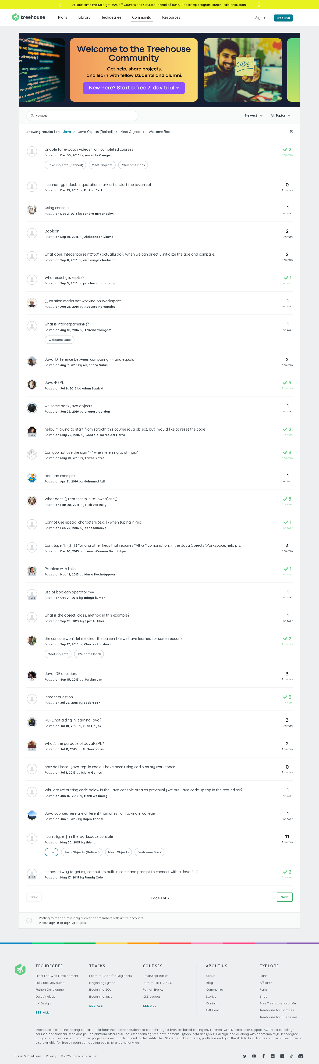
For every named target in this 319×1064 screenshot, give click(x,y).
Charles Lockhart (97, 644)
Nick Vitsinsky (95, 505)
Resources (171, 17)
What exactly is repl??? (64, 277)
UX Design (43, 1003)
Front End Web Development (56, 976)
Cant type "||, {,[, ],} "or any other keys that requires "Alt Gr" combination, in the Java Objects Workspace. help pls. (143, 545)
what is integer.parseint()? (67, 324)
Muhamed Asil (94, 481)
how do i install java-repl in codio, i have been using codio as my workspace (110, 766)
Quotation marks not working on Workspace (83, 301)
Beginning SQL (100, 989)
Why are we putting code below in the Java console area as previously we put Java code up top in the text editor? (144, 790)
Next (285, 897)
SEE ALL (42, 1012)
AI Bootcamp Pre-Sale (88, 5)
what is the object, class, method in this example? (87, 615)
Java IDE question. (61, 673)
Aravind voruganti (98, 330)
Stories (211, 996)
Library (84, 17)
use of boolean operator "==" (70, 592)
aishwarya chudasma (100, 260)
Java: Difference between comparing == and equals (89, 359)
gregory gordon (97, 411)
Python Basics (153, 989)
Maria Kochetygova (99, 574)
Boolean (52, 231)
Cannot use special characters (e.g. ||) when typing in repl (93, 522)
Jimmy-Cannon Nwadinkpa (105, 551)
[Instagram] (282, 1056)
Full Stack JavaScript (50, 983)
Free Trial (283, 18)
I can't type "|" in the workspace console (79, 836)
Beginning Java (100, 996)
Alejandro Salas (95, 365)
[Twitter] (244, 1056)
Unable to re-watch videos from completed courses (89, 149)
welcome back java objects (68, 405)
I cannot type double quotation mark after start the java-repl (98, 184)
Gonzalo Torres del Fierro (105, 435)
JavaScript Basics (155, 976)
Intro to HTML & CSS (157, 983)
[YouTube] (254, 1056)
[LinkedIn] (272, 1056)
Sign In (260, 17)
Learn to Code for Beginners (110, 976)
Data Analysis (45, 996)
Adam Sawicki (92, 388)
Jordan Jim (93, 679)
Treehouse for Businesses (278, 1017)
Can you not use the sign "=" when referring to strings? (91, 452)
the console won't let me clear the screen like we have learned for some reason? (113, 638)
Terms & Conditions (28, 1056)
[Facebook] (263, 1056)
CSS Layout (151, 996)
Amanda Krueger (98, 155)
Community (141, 17)
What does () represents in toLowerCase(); (81, 498)
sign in (54, 923)
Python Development (51, 989)
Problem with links (60, 568)
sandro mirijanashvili (99, 213)
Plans (62, 17)
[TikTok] (291, 1056)
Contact (211, 1003)
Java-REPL (54, 382)
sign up (69, 923)
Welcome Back (160, 132)
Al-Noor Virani (93, 749)
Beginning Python (102, 983)
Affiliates (266, 983)
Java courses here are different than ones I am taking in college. (100, 813)
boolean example (60, 475)
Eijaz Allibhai (94, 621)
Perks (263, 989)
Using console (57, 207)
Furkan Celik (93, 190)
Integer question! (59, 697)
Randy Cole (94, 877)
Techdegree (111, 17)
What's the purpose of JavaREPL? (74, 743)
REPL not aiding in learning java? (73, 720)
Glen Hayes (92, 726)
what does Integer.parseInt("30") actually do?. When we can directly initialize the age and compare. (130, 254)
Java (67, 132)
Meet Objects (131, 132)
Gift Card (212, 1010)
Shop (263, 996)
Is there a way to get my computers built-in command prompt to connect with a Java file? (121, 871)
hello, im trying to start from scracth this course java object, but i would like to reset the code (125, 429)
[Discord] (301, 1056)
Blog (209, 983)
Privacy (51, 1056)
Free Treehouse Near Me (278, 1003)
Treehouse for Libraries (277, 1010)
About (210, 976)
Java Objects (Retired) (95, 132)
